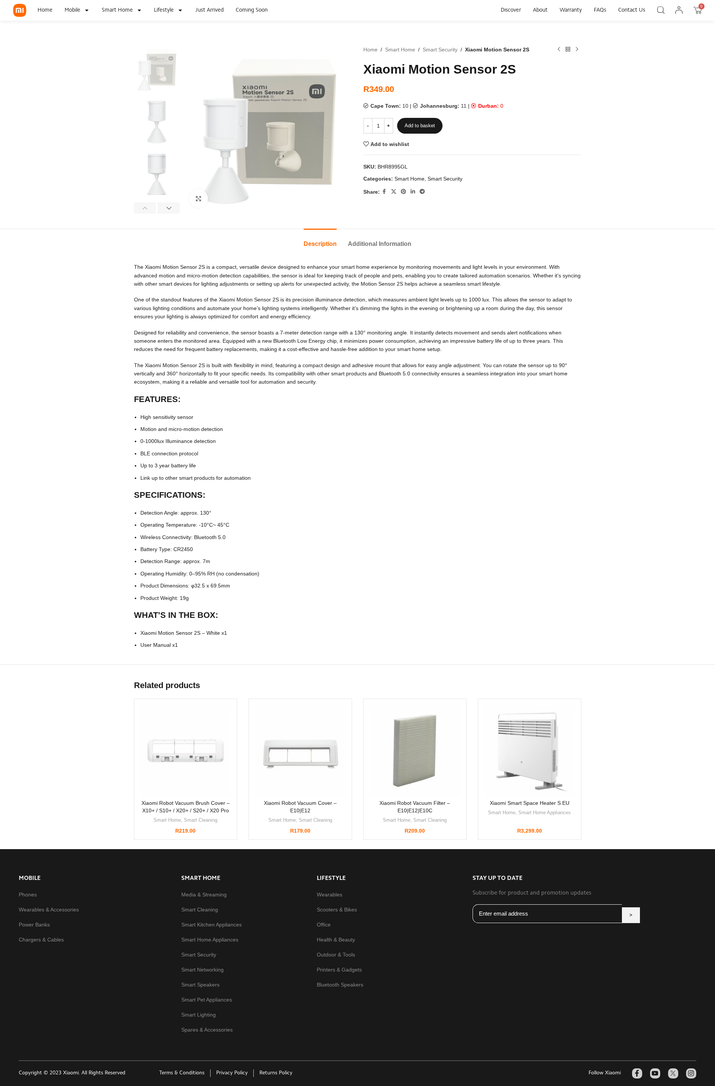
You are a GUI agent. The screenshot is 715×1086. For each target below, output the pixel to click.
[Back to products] (567, 49)
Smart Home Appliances (544, 812)
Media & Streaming (204, 895)
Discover (511, 10)
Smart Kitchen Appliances (211, 925)
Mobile (72, 10)
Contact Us (631, 10)
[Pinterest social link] (403, 192)
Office (324, 925)
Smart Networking (202, 970)
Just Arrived (209, 10)
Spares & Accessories (207, 1030)
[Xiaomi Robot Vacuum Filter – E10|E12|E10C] (415, 750)
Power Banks (34, 925)
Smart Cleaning (200, 820)
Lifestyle (164, 10)
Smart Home (117, 10)
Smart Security (440, 50)
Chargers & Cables (41, 940)
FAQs (600, 10)
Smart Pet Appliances (206, 1000)
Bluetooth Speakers (340, 985)
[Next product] (576, 49)
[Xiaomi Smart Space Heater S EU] (529, 750)
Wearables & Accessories (49, 910)
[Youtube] (655, 1073)
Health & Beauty (336, 940)
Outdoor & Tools (336, 955)
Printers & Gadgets (339, 970)
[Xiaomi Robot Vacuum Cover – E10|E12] (300, 750)
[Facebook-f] (637, 1073)
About (540, 10)
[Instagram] (691, 1073)
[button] (145, 208)
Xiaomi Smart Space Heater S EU (529, 803)
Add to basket (420, 125)
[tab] (320, 240)
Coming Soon (252, 10)
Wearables (329, 895)
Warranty (571, 10)
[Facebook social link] (384, 192)
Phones (28, 895)
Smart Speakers (200, 985)
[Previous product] (558, 49)
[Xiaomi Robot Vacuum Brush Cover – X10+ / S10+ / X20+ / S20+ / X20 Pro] (186, 750)
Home (45, 10)
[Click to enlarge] (198, 198)
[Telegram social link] (422, 192)
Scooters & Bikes (337, 910)
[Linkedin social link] (412, 192)
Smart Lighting (198, 1015)
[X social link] (394, 192)
